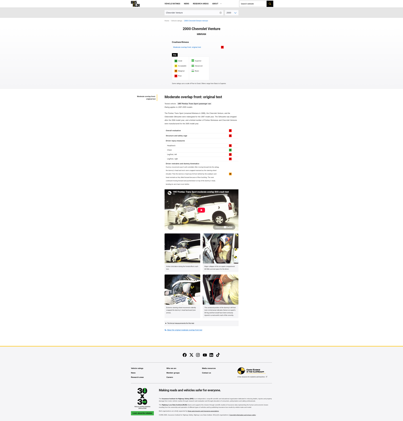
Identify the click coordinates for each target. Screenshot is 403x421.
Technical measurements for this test (180, 323)
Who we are (171, 368)
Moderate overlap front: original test (187, 47)
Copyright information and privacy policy (243, 415)
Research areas (201, 4)
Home (167, 21)
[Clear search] (221, 13)
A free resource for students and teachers (251, 377)
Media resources (209, 368)
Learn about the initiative (142, 413)
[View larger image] (182, 248)
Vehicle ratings (172, 4)
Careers (169, 377)
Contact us (206, 373)
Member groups (172, 373)
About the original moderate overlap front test (184, 330)
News (186, 4)
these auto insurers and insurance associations (203, 411)
